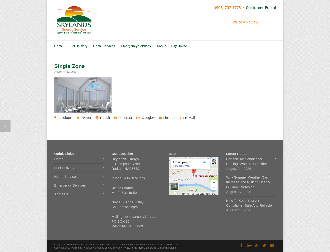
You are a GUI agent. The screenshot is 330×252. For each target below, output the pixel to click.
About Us (61, 194)
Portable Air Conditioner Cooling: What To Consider (246, 161)
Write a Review (245, 22)
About (161, 46)
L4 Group (171, 247)
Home (58, 46)
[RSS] (256, 245)
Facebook (65, 118)
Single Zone (69, 66)
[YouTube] (272, 245)
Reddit (104, 118)
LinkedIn (169, 118)
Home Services (104, 46)
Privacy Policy (129, 247)
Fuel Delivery (78, 46)
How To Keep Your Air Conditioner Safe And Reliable (249, 203)
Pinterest (124, 118)
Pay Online (179, 46)
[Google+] (249, 245)
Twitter (85, 118)
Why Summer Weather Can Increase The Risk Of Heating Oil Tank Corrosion (248, 182)
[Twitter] (264, 245)
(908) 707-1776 (228, 7)
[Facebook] (241, 245)
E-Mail (189, 118)
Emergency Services (136, 46)
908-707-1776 (134, 178)
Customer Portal (261, 7)
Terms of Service (147, 247)
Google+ (148, 118)
